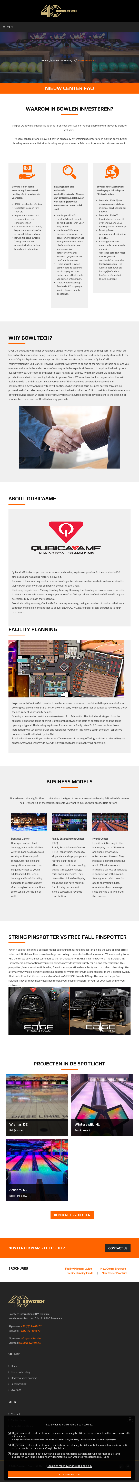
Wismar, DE (18, 1124)
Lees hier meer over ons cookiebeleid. (69, 1465)
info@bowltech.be (31, 1338)
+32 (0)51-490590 (31, 1326)
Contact (15, 1414)
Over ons (16, 1389)
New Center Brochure (113, 1268)
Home (45, 60)
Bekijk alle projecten (72, 1215)
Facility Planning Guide (78, 1268)
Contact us (117, 1248)
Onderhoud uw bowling (24, 1377)
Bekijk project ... (18, 1130)
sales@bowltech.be (30, 1342)
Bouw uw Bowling (62, 60)
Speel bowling (18, 1383)
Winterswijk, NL (87, 1124)
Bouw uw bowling (21, 1371)
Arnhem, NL (18, 1190)
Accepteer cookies (69, 1474)
